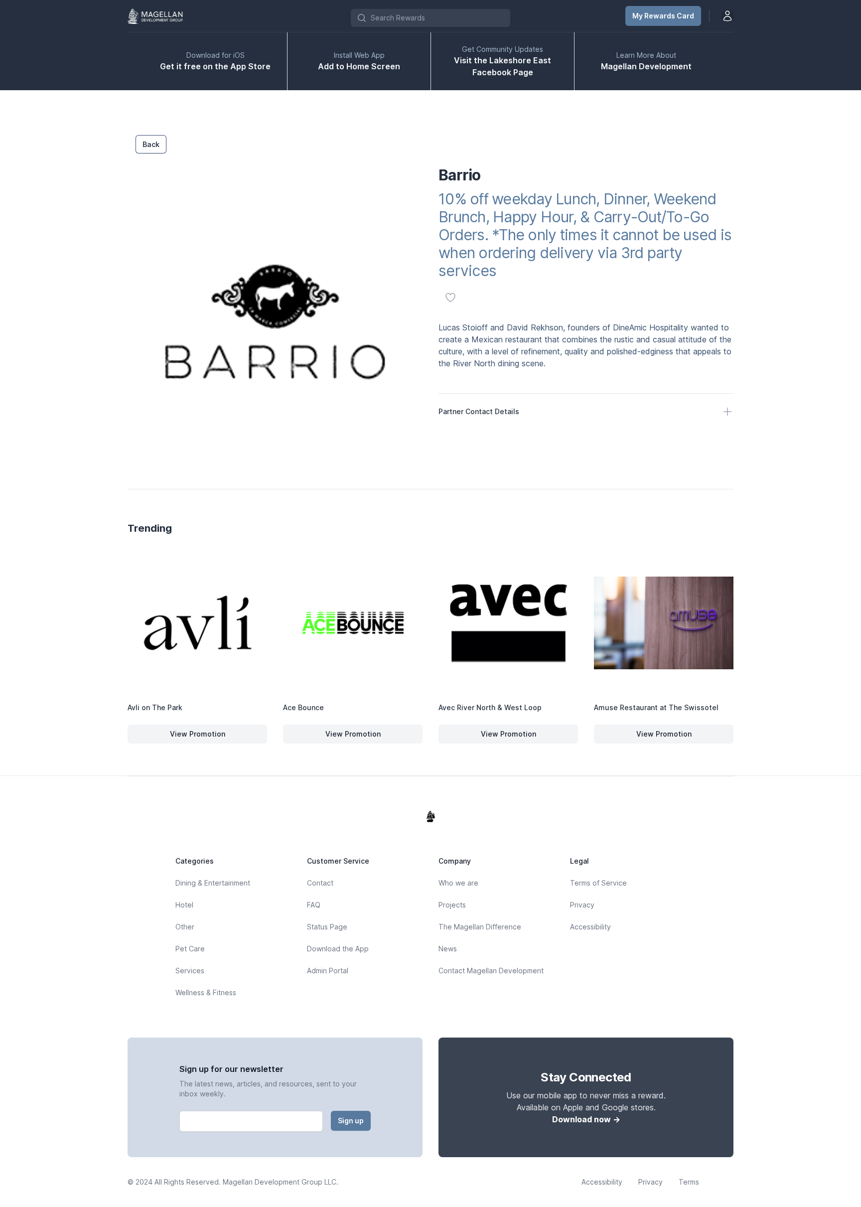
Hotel (184, 905)
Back (151, 144)
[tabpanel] (275, 321)
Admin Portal (327, 970)
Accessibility (590, 926)
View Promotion (211, 736)
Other (184, 926)
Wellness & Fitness (205, 992)
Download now (586, 1119)
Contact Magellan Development (491, 970)
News (447, 948)
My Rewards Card (663, 15)
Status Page (327, 926)
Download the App (338, 948)
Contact (320, 883)
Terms (689, 1182)
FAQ (313, 905)
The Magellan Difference (479, 926)
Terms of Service (598, 883)
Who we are (458, 883)
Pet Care (190, 948)
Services (189, 970)
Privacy (582, 905)
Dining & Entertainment (212, 883)
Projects (452, 905)
